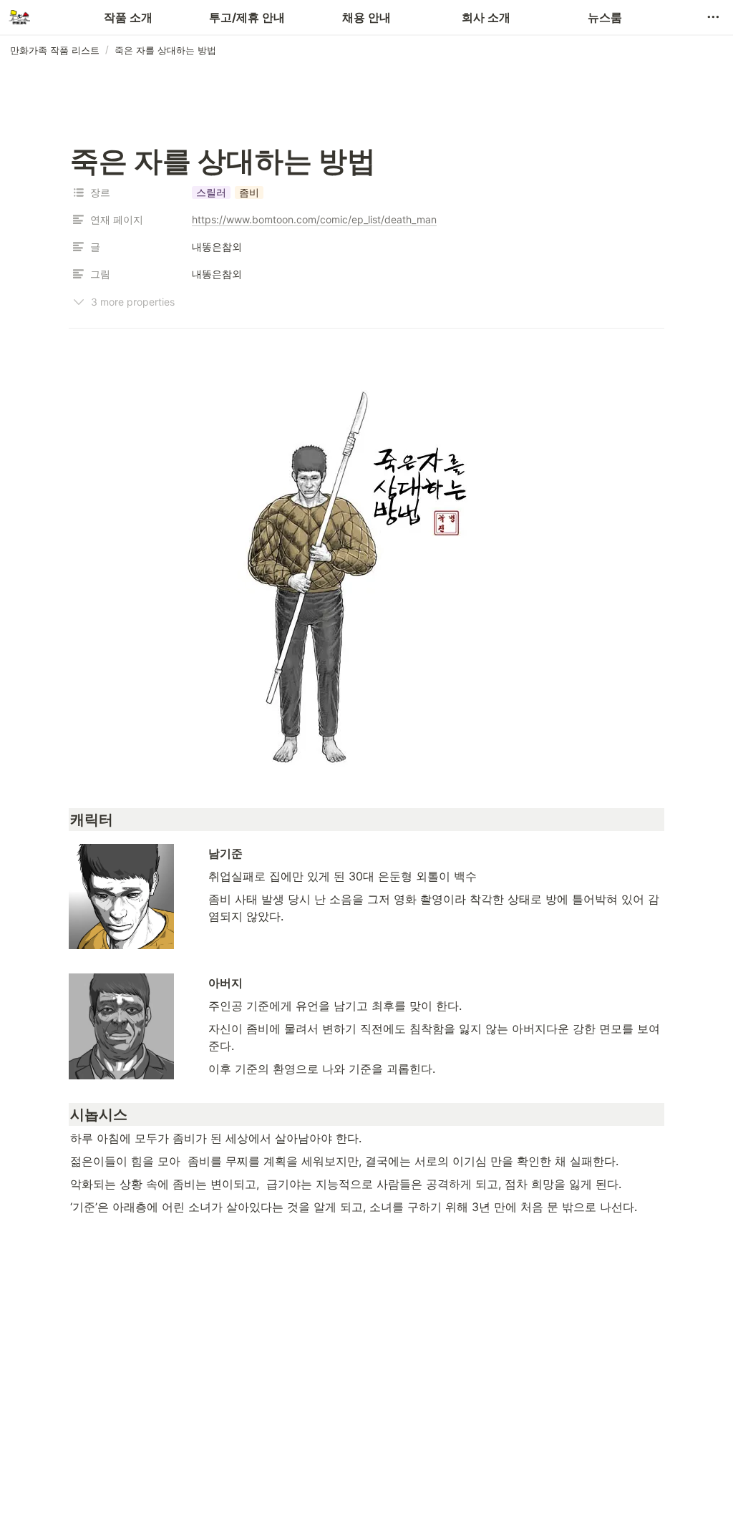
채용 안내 (366, 17)
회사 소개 (486, 17)
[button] (713, 17)
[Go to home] (19, 17)
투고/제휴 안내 (247, 17)
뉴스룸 (605, 17)
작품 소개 (128, 17)
